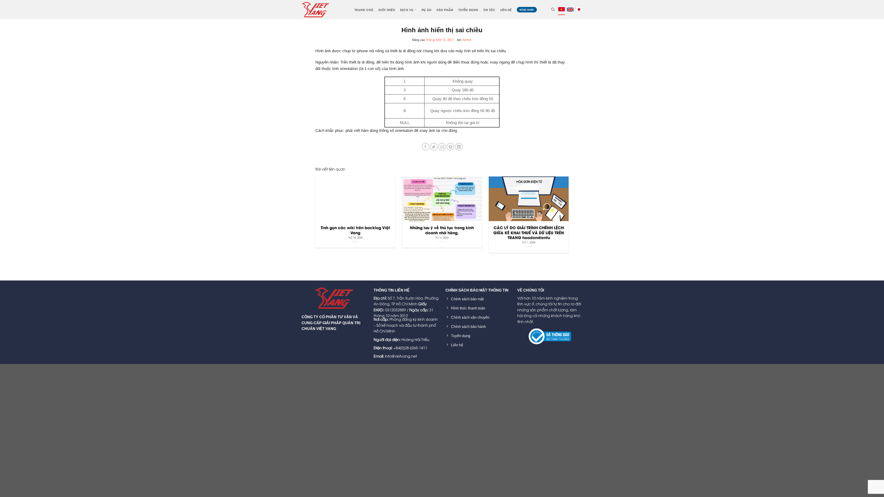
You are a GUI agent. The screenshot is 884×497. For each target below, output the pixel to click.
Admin (467, 40)
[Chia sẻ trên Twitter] (434, 146)
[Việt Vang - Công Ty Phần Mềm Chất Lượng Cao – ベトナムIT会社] (315, 9)
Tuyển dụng (468, 10)
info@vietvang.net (401, 355)
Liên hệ (506, 10)
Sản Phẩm (444, 10)
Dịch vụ (406, 10)
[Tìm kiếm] (553, 9)
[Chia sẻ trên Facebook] (425, 146)
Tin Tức (489, 10)
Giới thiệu (386, 10)
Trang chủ (364, 10)
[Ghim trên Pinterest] (450, 146)
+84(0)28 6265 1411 (410, 347)
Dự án (426, 10)
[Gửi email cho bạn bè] (442, 146)
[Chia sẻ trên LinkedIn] (459, 146)
